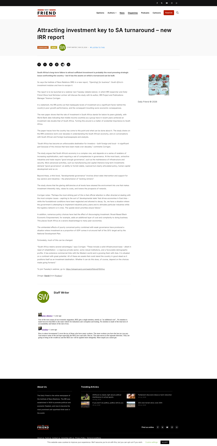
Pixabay (58, 276)
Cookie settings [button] (151, 442)
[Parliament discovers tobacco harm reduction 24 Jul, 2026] (131, 396)
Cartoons (157, 13)
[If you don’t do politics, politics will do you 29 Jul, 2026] (85, 404)
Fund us (48, 438)
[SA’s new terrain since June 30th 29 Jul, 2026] (131, 404)
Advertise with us (67, 438)
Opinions (100, 13)
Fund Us (168, 13)
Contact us (56, 438)
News (122, 13)
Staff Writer (61, 292)
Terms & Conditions (94, 438)
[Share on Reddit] (68, 64)
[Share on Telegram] (62, 64)
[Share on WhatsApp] (57, 64)
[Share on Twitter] (45, 64)
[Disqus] (84, 340)
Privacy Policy (80, 438)
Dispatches (133, 13)
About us (40, 438)
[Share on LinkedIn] (51, 64)
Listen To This (98, 47)
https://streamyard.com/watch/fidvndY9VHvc (85, 269)
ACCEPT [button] (165, 442)
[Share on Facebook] (39, 64)
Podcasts (145, 13)
